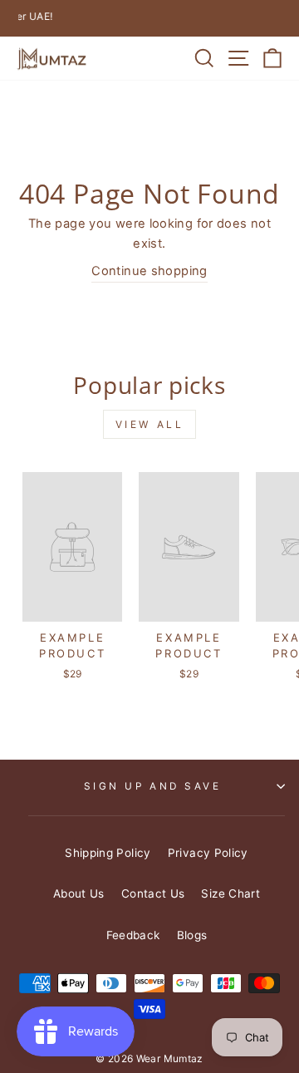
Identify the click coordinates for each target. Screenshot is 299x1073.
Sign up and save (153, 786)
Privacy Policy (208, 852)
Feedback (133, 935)
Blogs (192, 935)
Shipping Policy (108, 852)
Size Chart (230, 893)
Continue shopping (149, 270)
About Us (79, 893)
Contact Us (153, 893)
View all (149, 424)
